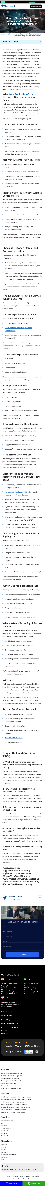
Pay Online (4, 1157)
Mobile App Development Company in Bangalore (16, 1097)
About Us (13, 1169)
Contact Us (4, 1152)
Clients (3, 1147)
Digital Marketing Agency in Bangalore (13, 1109)
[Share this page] (40, 897)
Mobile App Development (9, 1083)
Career (3, 1149)
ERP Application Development (11, 1078)
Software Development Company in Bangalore (16, 1099)
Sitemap (33, 1169)
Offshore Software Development (11, 1073)
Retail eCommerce (7, 1121)
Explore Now (32, 2)
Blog (10, 34)
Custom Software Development (11, 1076)
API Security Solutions (13, 738)
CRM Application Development (11, 1081)
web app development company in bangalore (15, 1107)
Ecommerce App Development (11, 1088)
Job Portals (4, 1136)
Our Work (4, 1144)
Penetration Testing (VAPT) (16, 492)
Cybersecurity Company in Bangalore (13, 1112)
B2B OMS (4, 1126)
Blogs (28, 1169)
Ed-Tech (4, 1133)
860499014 (5, 1033)
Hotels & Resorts (6, 1131)
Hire (2, 1159)
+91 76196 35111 (6, 1015)
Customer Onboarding (8, 1154)
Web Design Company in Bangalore (12, 1102)
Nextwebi (6, 700)
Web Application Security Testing (20, 95)
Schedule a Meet (36, 6)
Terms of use (17, 1179)
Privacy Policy (27, 1179)
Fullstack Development (8, 1086)
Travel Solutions (6, 1128)
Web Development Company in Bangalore (14, 1104)
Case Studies (21, 1169)
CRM (2, 1123)
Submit (22, 955)
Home (3, 34)
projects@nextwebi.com (10, 1023)
